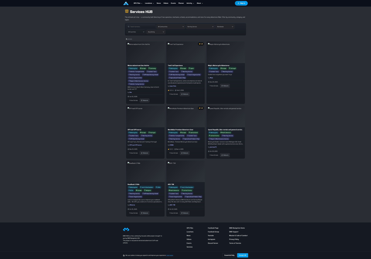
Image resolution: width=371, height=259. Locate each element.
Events (173, 3)
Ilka (130, 92)
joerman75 (213, 147)
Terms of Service (235, 243)
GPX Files (137, 3)
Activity (189, 3)
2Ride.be (132, 205)
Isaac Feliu (173, 86)
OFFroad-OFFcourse (135, 145)
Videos (165, 3)
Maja (211, 78)
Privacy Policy (234, 239)
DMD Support (233, 231)
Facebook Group (213, 231)
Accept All (242, 255)
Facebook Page (213, 228)
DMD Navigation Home (237, 228)
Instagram (211, 239)
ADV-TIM (172, 205)
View (145, 72)
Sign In (242, 3)
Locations (148, 3)
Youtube (211, 235)
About (199, 3)
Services (190, 247)
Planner (181, 3)
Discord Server (213, 243)
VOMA (172, 145)
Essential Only (229, 255)
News (159, 3)
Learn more (169, 255)
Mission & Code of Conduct (238, 235)
